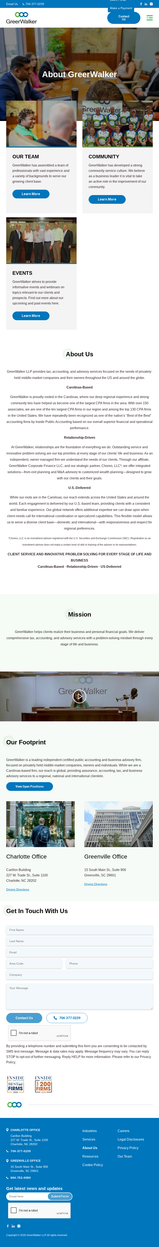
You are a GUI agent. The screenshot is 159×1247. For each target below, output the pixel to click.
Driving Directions (17, 889)
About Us (89, 1148)
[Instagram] (151, 3)
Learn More (31, 194)
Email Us (12, 3)
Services (88, 1139)
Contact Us (123, 18)
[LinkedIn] (146, 4)
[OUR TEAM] (41, 123)
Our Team (125, 1156)
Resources (90, 1156)
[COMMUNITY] (117, 123)
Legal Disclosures (131, 1139)
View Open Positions (30, 786)
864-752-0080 (21, 1177)
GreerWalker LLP (36, 1235)
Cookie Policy (92, 1165)
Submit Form (60, 1196)
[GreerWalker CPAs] (21, 17)
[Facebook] (141, 3)
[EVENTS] (41, 240)
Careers (123, 1131)
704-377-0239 (34, 3)
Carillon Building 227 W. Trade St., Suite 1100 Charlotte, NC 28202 (29, 1140)
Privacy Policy (128, 1148)
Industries (89, 1131)
